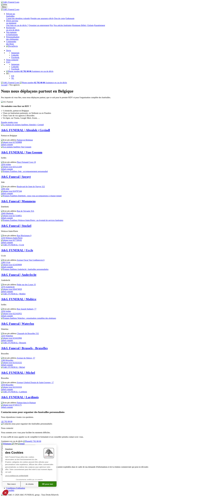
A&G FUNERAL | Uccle (17, 250)
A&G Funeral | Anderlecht (18, 274)
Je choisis (30, 484)
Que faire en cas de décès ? (17, 25)
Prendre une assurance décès (42, 18)
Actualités (10, 490)
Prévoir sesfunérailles (10, 15)
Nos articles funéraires (63, 25)
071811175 (17, 405)
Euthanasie (70, 18)
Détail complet (7, 144)
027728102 (17, 240)
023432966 (17, 338)
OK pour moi (47, 484)
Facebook (15, 57)
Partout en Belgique (25, 140)
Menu (4, 7)
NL (12, 78)
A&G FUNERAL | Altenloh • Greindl (25, 130)
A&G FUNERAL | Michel (18, 372)
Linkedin (15, 55)
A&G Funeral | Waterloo (17, 323)
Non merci (11, 484)
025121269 (17, 167)
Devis (15, 46)
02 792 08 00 (6, 421)
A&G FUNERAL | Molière (18, 299)
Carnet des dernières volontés (18, 18)
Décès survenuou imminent (12, 22)
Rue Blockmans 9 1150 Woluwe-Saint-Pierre (16, 236)
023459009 (17, 265)
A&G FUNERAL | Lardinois (20, 397)
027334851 (17, 216)
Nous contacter (12, 60)
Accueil (4, 85)
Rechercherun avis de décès (12, 29)
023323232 (17, 362)
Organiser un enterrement (39, 25)
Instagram (15, 53)
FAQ (8, 62)
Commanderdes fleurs (11, 42)
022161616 (17, 387)
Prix (51, 25)
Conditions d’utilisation (15, 488)
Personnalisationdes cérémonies (12, 38)
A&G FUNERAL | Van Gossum (21, 152)
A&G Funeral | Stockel (16, 225)
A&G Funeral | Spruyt (16, 176)
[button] (5, 493)
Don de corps (59, 18)
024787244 (17, 191)
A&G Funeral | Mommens (18, 201)
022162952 (17, 313)
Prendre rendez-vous (9, 122)
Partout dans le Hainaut (26, 403)
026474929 (17, 289)
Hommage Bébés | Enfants (83, 25)
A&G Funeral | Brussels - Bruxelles (24, 348)
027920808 (17, 142)
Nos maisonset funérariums (12, 33)
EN (12, 76)
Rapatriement (99, 25)
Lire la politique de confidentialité (16, 476)
